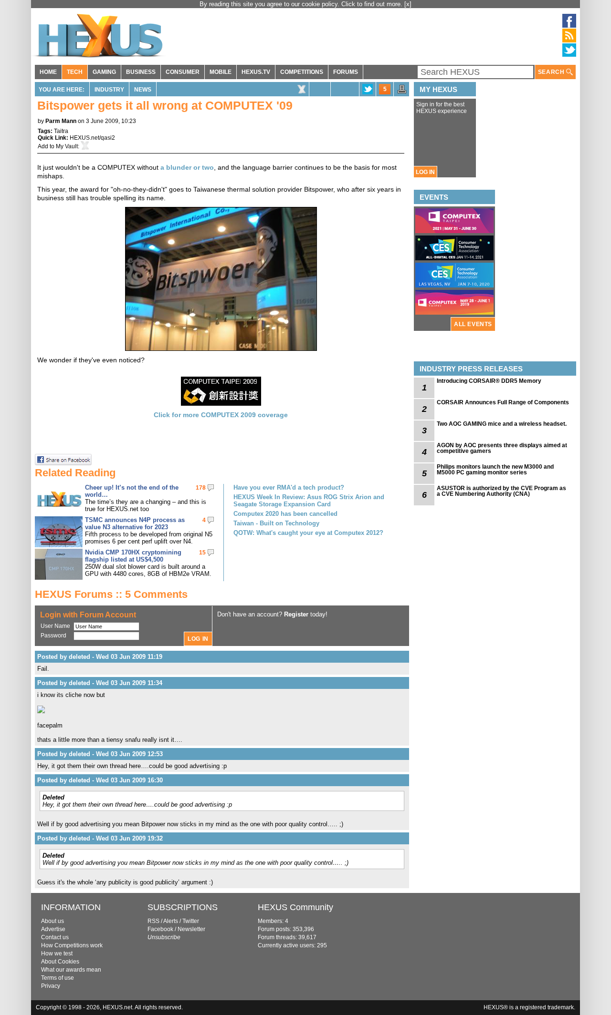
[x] (407, 4)
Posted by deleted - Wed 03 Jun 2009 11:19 (99, 656)
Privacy (50, 986)
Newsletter (191, 929)
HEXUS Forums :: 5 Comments (111, 594)
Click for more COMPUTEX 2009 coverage (221, 415)
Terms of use (57, 977)
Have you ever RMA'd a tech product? (288, 487)
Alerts (170, 921)
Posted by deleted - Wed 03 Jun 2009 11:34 (99, 683)
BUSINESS (141, 72)
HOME (48, 72)
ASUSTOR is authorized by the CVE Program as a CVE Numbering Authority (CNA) (501, 491)
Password (53, 635)
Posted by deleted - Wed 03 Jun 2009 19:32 (100, 838)
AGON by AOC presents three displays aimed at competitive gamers (502, 448)
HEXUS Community (295, 907)
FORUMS (345, 72)
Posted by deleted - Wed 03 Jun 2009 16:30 (100, 780)
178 (201, 487)
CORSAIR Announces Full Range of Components (503, 402)
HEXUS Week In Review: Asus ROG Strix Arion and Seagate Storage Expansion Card (308, 500)
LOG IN (425, 172)
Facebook (160, 929)
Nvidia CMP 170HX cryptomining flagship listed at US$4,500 (133, 556)
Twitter (190, 921)
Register (296, 614)
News (142, 89)
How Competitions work (72, 945)
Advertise (53, 929)
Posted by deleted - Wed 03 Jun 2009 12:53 (100, 754)
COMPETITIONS (301, 72)
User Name (55, 626)
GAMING (104, 72)
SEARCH (552, 72)
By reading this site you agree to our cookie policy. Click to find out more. (302, 4)
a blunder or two (187, 167)
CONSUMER (183, 72)
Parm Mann (60, 121)
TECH (75, 72)
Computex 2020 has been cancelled (285, 513)
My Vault (67, 146)
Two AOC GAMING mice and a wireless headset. (502, 424)
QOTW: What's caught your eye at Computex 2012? (308, 532)
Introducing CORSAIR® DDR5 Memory (489, 381)
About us (52, 921)
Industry (109, 89)
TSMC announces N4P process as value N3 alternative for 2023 (135, 523)
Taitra (61, 131)
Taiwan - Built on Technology (276, 523)
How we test (57, 953)
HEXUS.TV (256, 72)
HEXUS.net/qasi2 (92, 137)
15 (202, 552)
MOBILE (221, 72)
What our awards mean (71, 969)
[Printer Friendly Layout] (402, 92)
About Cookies (60, 961)
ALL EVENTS (473, 324)
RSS (153, 921)
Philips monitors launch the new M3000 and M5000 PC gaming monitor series (495, 469)
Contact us (55, 937)
